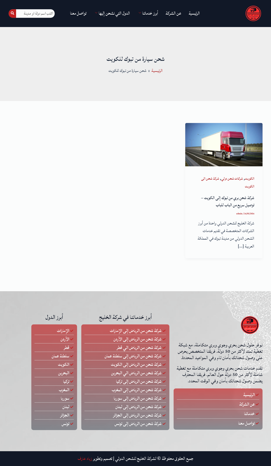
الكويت (249, 178)
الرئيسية (194, 13)
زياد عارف (85, 458)
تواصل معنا (78, 13)
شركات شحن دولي (232, 178)
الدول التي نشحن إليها (114, 13)
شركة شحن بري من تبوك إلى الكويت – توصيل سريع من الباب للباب (227, 201)
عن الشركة (173, 13)
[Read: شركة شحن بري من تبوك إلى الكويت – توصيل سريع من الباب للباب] (224, 144)
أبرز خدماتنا (150, 13)
